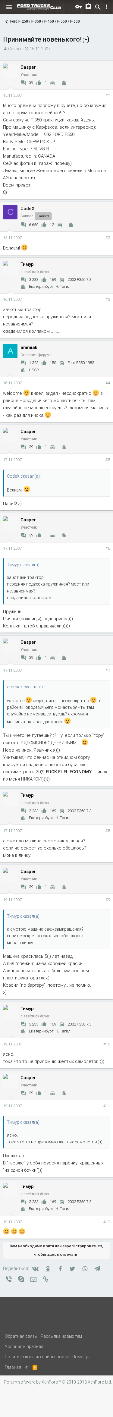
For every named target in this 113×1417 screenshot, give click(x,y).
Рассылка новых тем (61, 1336)
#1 (107, 95)
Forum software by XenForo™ (58, 1382)
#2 (107, 237)
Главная (13, 1367)
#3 (107, 299)
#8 (107, 830)
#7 (107, 670)
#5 (107, 459)
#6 (107, 548)
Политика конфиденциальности (37, 1356)
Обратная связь (21, 1336)
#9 (107, 899)
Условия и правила (24, 1346)
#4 (107, 383)
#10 (106, 1044)
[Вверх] (27, 1367)
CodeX (27, 208)
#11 (106, 1106)
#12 (106, 1222)
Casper (15, 48)
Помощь (80, 1356)
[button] (9, 7)
